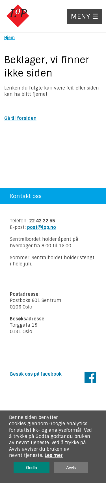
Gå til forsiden (20, 118)
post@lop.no (41, 227)
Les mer (54, 455)
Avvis (71, 467)
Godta (31, 467)
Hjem (9, 37)
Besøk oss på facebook (36, 374)
